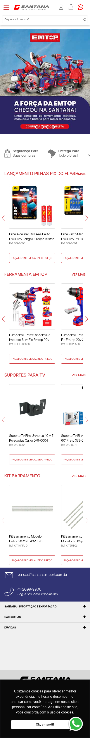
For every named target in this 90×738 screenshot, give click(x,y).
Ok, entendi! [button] (45, 724)
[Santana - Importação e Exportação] (31, 7)
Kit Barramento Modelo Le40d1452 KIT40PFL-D (26, 539)
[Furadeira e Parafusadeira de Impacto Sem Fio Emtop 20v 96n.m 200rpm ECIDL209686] (32, 306)
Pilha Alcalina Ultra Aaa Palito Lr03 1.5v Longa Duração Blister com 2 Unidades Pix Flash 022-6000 (31, 237)
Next (48, 136)
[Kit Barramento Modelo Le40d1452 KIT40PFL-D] (32, 508)
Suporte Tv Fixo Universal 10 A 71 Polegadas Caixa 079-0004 (31, 438)
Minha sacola (71, 7)
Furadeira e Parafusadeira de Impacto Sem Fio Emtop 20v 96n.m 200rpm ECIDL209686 (30, 337)
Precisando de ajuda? (82, 7)
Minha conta (61, 7)
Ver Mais (79, 173)
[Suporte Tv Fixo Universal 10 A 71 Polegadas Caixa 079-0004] (32, 407)
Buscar (81, 19)
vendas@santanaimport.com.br (42, 575)
